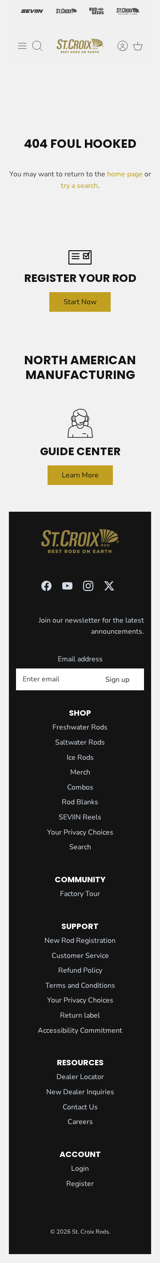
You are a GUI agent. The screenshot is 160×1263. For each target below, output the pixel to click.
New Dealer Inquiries (80, 1092)
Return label (80, 1015)
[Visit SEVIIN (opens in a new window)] (32, 12)
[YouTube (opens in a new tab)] (67, 585)
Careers (80, 1122)
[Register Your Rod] (80, 257)
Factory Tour (80, 894)
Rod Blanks (80, 802)
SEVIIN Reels (80, 817)
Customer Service (80, 956)
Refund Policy (80, 970)
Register (80, 1184)
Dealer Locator (80, 1077)
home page (125, 174)
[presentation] (80, 46)
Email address (80, 659)
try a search (79, 186)
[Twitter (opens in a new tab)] (109, 585)
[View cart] (138, 46)
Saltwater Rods (80, 742)
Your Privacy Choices (80, 832)
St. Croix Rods (90, 1232)
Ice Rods (80, 757)
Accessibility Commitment (80, 1030)
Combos (80, 787)
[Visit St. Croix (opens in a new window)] (66, 12)
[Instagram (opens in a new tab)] (88, 585)
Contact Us (80, 1107)
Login (80, 1168)
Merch (80, 772)
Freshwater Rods (80, 727)
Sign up (117, 679)
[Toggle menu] (22, 46)
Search (80, 847)
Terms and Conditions (80, 985)
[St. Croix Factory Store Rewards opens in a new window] (127, 12)
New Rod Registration (80, 940)
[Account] (118, 46)
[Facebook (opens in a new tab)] (46, 585)
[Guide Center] (80, 423)
